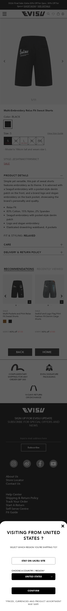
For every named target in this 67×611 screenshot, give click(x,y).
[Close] (62, 526)
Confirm (33, 590)
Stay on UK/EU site (33, 560)
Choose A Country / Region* (28, 570)
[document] (33, 568)
